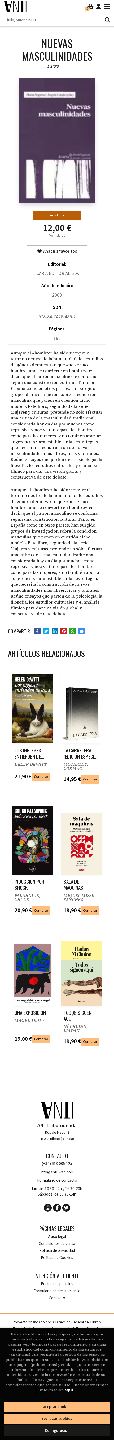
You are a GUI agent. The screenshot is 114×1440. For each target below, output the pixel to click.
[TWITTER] (66, 1208)
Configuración (57, 1430)
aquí (69, 1389)
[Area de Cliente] (98, 6)
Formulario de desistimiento (57, 1291)
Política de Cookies (57, 1258)
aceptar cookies (57, 1407)
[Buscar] (107, 19)
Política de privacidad (57, 1250)
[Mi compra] (90, 6)
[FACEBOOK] (57, 1208)
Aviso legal (57, 1236)
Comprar (41, 776)
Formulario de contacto (57, 1180)
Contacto (57, 1298)
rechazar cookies (57, 1419)
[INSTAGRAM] (48, 1208)
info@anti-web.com (57, 1172)
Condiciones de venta (57, 1244)
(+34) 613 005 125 (57, 1164)
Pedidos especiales (57, 1284)
